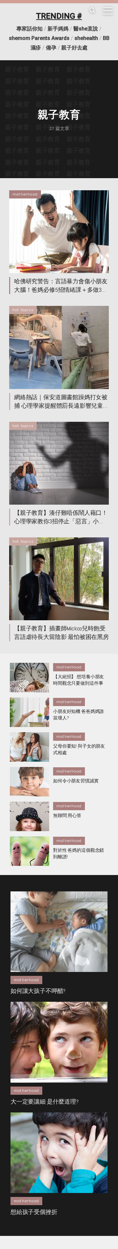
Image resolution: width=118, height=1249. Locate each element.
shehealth (86, 38)
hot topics (22, 310)
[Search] (92, 10)
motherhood (25, 194)
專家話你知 (29, 29)
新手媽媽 (58, 29)
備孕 (51, 48)
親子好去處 (74, 48)
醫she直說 (85, 29)
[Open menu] (108, 10)
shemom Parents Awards (39, 38)
